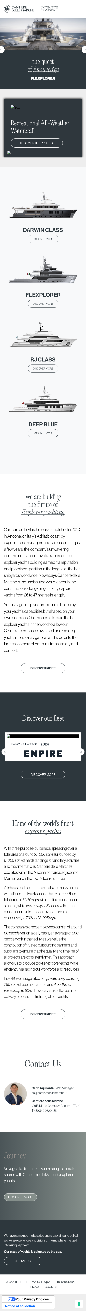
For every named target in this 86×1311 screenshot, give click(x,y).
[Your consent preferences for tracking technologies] (79, 1304)
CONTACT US (23, 1261)
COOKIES (51, 1287)
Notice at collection (20, 1306)
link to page (43, 746)
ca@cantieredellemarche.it (49, 1093)
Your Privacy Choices (32, 1299)
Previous (5, 751)
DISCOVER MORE (43, 239)
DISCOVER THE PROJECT (37, 143)
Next (81, 751)
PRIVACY (34, 1287)
